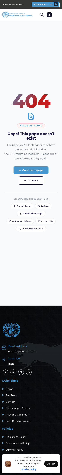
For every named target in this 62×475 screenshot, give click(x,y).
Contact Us (47, 221)
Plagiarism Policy (15, 436)
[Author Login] (49, 14)
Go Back (33, 180)
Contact (10, 401)
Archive (45, 206)
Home (9, 388)
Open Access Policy (17, 443)
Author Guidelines (21, 221)
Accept (51, 463)
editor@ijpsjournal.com (13, 4)
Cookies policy (28, 469)
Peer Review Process (18, 420)
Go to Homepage (32, 170)
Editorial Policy (14, 449)
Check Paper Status (32, 228)
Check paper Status (17, 408)
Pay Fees (11, 395)
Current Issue (24, 206)
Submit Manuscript (43, 4)
